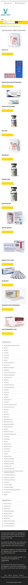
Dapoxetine (6, 379)
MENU (2, 19)
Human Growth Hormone (9, 407)
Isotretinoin (6, 409)
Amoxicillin (6, 352)
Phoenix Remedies (8, 513)
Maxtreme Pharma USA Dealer (6, 1)
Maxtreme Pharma (8, 503)
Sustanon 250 (7, 451)
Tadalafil (5, 453)
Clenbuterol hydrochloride (9, 375)
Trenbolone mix (7, 492)
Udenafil (5, 494)
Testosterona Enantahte (9, 458)
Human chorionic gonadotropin (10, 404)
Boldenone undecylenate (9, 367)
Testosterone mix (7, 466)
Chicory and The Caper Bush (10, 372)
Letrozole (6, 411)
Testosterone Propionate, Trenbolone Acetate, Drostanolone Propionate (13, 472)
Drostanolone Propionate (9, 387)
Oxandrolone (6, 436)
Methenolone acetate (8, 421)
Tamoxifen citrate (7, 456)
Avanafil (5, 360)
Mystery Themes (18, 582)
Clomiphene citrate (8, 377)
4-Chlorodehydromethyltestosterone (11, 345)
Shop (5, 575)
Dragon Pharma (7, 506)
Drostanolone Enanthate (9, 384)
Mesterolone (6, 416)
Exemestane (6, 392)
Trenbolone (6, 482)
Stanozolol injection (8, 446)
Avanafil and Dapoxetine (9, 362)
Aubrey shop (3, 26)
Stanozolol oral (7, 448)
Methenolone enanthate (9, 424)
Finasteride (6, 394)
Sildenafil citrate (7, 444)
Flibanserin (6, 397)
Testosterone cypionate (9, 461)
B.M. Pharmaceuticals (8, 516)
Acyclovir (6, 347)
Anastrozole (6, 355)
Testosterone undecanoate (9, 479)
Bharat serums (7, 518)
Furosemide (6, 402)
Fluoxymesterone (7, 399)
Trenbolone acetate (8, 484)
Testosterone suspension (9, 477)
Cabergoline (6, 370)
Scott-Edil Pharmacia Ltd (9, 525)
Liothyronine (6, 414)
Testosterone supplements (9, 474)
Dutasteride (6, 389)
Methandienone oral (8, 419)
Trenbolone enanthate (8, 487)
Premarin (6, 441)
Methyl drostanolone (8, 426)
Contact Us (21, 575)
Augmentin (6, 357)
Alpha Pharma (7, 508)
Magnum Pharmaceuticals (9, 520)
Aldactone (6, 350)
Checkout (10, 575)
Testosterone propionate (9, 468)
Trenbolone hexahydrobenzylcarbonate (12, 489)
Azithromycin (7, 365)
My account (15, 575)
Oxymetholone (7, 439)
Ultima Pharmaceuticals (9, 511)
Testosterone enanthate (9, 463)
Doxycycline (6, 382)
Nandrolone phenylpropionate (10, 434)
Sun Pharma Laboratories (9, 523)
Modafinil (6, 429)
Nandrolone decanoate (8, 431)
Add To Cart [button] (5, 54)
